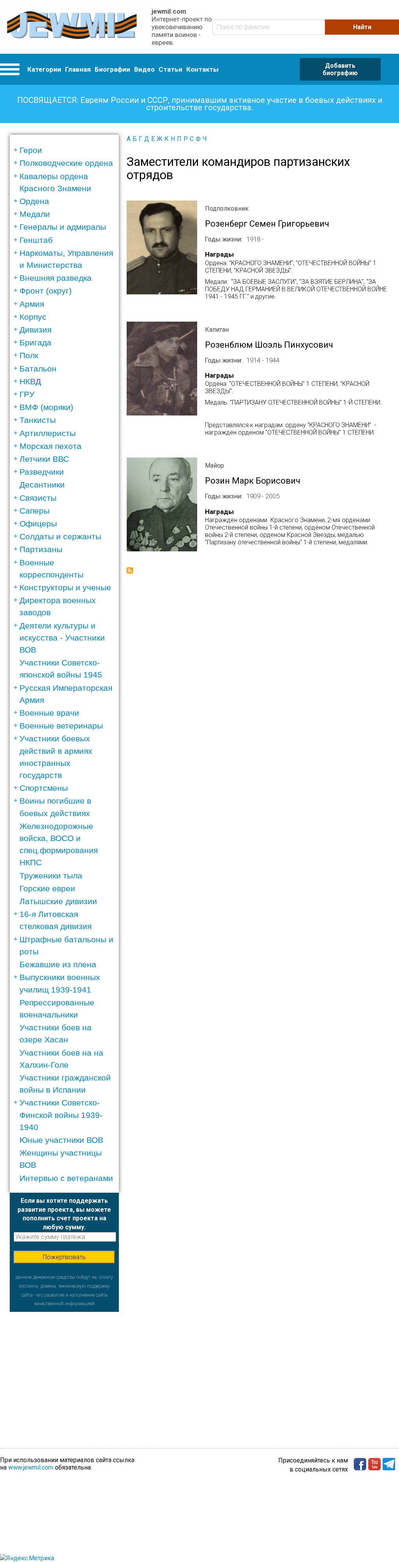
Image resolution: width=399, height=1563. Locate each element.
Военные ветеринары (61, 725)
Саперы (34, 510)
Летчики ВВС (44, 458)
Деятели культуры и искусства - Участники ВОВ (62, 637)
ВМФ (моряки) (46, 407)
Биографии (112, 69)
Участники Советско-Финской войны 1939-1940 (60, 1114)
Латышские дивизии (58, 901)
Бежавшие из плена (57, 964)
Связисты (37, 497)
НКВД (30, 381)
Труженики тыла (50, 875)
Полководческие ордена (66, 162)
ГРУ (26, 394)
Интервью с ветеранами (66, 1178)
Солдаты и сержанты (60, 536)
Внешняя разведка (55, 277)
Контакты (202, 69)
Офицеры (38, 523)
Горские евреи (47, 888)
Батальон (37, 368)
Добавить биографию (340, 69)
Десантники (42, 484)
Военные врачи (49, 712)
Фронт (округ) (45, 290)
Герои (30, 150)
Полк (28, 355)
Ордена (34, 201)
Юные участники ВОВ (61, 1139)
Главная (78, 69)
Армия (31, 303)
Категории (44, 69)
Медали (34, 213)
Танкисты (37, 419)
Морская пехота (50, 446)
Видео (144, 69)
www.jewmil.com (30, 1467)
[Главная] (72, 27)
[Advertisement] (64, 1360)
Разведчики (41, 471)
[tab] (66, 150)
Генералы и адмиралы (62, 226)
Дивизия (35, 329)
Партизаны (40, 549)
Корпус (32, 316)
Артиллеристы (47, 433)
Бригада (35, 342)
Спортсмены (43, 787)
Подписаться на (130, 570)
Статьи (170, 69)
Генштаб (36, 240)
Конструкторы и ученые (65, 587)
